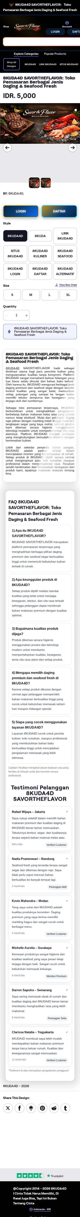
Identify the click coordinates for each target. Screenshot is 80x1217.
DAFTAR (59, 211)
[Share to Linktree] (31, 1108)
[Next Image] (72, 147)
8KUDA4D (12, 368)
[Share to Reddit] (54, 1108)
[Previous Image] (7, 147)
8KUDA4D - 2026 (16, 1086)
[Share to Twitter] (8, 1108)
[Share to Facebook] (19, 1108)
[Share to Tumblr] (65, 1108)
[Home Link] (27, 27)
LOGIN (55, 31)
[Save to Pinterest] (42, 1108)
